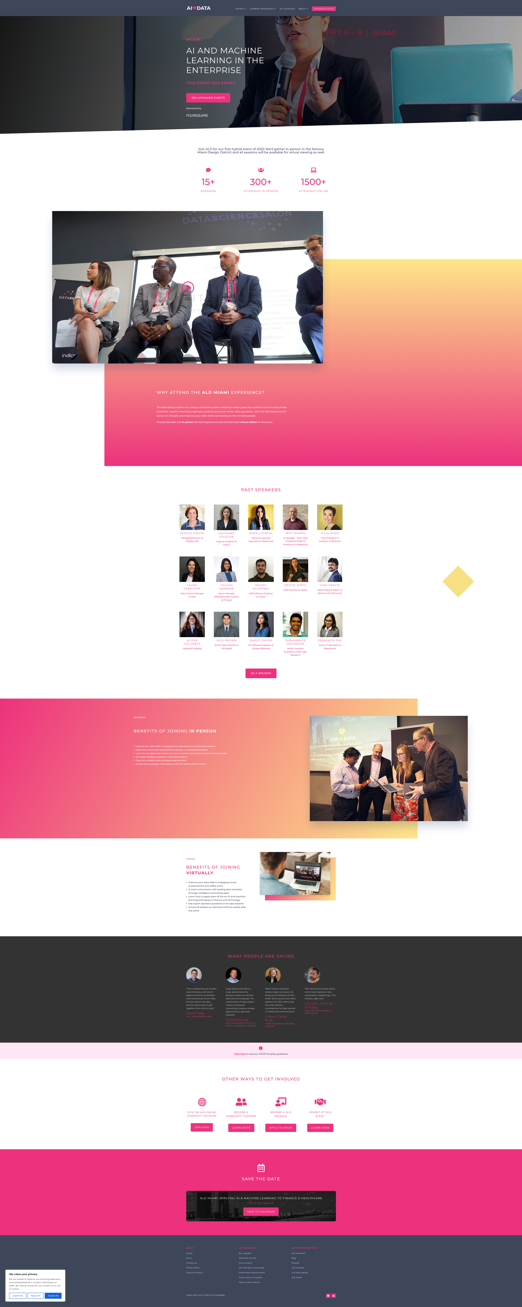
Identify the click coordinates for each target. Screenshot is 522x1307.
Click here (240, 1054)
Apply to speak (280, 1127)
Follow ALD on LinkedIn (250, 1277)
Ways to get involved (249, 1282)
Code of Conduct (194, 1272)
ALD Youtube (297, 1267)
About (302, 9)
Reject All (35, 1295)
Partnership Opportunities (252, 1272)
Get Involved (287, 9)
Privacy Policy (193, 1267)
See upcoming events (208, 97)
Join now (202, 1127)
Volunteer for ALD (247, 1258)
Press (189, 1258)
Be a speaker (261, 673)
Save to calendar (261, 1211)
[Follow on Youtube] (328, 1296)
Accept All (53, 1295)
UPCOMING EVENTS (324, 9)
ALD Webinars (298, 1253)
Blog (293, 1258)
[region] (35, 1286)
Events (240, 9)
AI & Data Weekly (299, 1272)
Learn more (241, 1127)
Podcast (295, 1263)
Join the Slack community (251, 1267)
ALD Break (296, 1277)
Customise (18, 1295)
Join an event (245, 1263)
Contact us (191, 1263)
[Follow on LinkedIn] (333, 1296)
